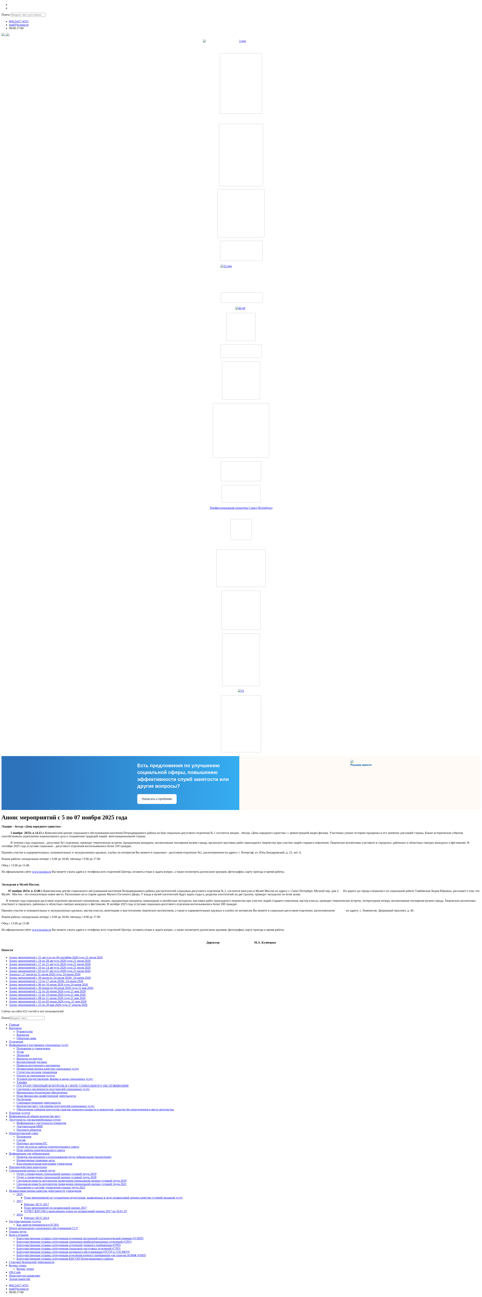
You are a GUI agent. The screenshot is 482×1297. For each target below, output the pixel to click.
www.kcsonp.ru (41, 871)
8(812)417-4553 (18, 21)
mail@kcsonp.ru (19, 24)
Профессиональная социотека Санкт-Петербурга (241, 507)
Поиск (6, 14)
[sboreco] (241, 751)
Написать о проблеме (157, 799)
